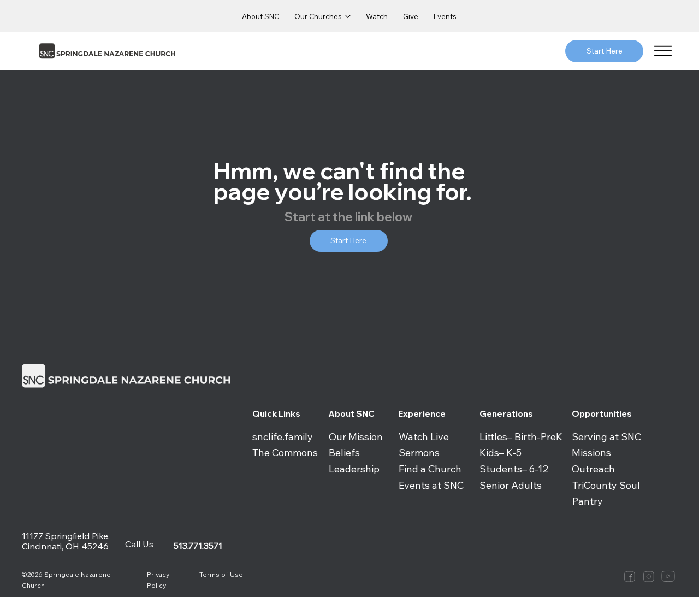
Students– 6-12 (513, 469)
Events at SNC (431, 485)
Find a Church (430, 469)
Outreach (593, 469)
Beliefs (344, 452)
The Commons (285, 452)
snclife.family (282, 436)
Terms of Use (221, 574)
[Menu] (663, 51)
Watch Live (424, 436)
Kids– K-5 (500, 452)
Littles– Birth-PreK (520, 436)
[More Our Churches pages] (348, 16)
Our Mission (356, 436)
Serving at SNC (606, 436)
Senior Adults (510, 485)
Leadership (354, 469)
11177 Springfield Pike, (66, 535)
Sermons (419, 452)
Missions (591, 452)
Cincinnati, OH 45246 (66, 546)
